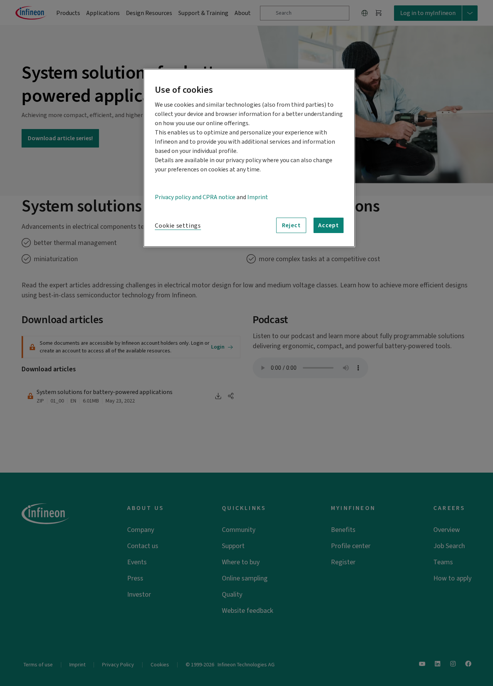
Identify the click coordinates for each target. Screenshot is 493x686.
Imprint (257, 197)
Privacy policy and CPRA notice (195, 197)
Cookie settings (178, 225)
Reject (291, 225)
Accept (328, 225)
